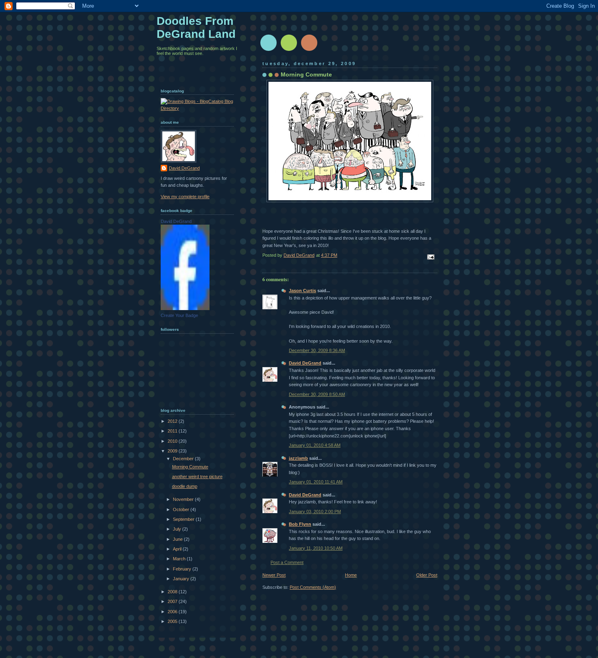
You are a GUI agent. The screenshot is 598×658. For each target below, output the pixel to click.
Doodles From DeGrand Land (196, 27)
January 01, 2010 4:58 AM (314, 445)
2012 (173, 421)
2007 (173, 601)
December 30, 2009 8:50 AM (317, 394)
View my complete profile (185, 196)
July (177, 529)
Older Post (426, 575)
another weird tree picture (197, 476)
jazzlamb (298, 458)
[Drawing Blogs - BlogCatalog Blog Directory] (197, 108)
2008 (173, 591)
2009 (173, 450)
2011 (173, 430)
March (180, 558)
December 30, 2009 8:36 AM (317, 350)
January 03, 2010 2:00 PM (315, 511)
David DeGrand (305, 363)
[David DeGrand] (185, 308)
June (178, 539)
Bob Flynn (300, 524)
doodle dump (184, 486)
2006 (173, 611)
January (181, 578)
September (184, 519)
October (181, 509)
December (184, 458)
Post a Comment (287, 562)
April (178, 549)
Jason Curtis (302, 290)
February (182, 568)
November (184, 499)
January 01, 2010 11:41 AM (316, 481)
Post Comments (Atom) (313, 587)
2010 (173, 441)
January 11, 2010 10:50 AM (316, 548)
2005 (173, 621)
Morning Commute (190, 466)
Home (351, 575)
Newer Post (274, 575)
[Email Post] (430, 256)
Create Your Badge (179, 315)
